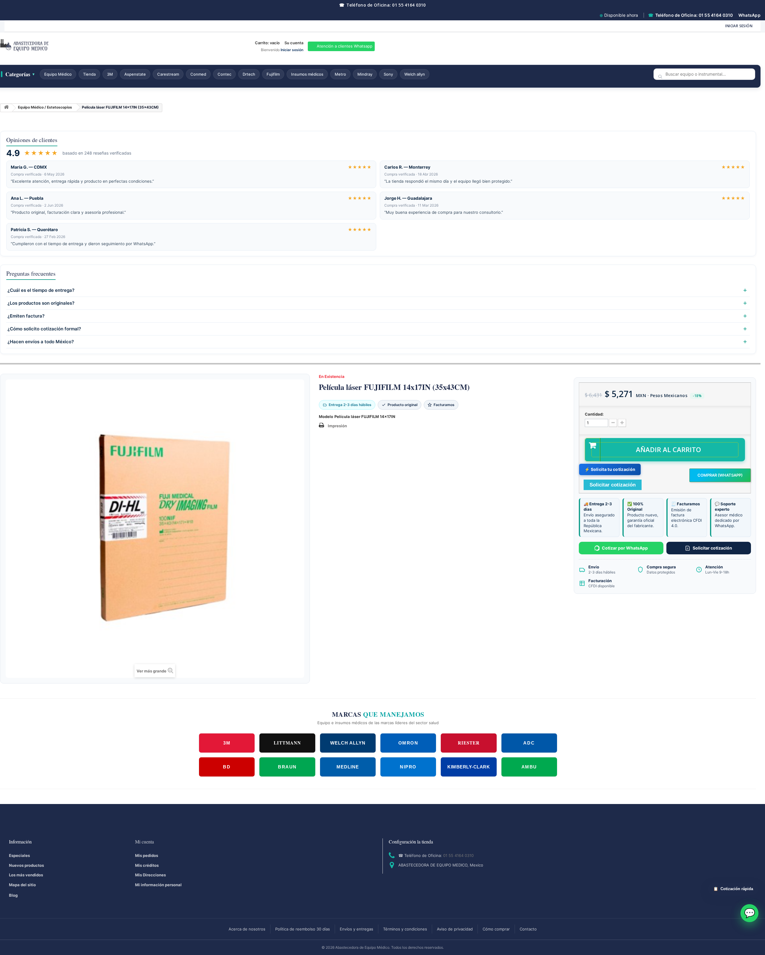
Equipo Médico (58, 74)
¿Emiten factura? (26, 316)
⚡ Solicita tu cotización (610, 469)
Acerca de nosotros (247, 929)
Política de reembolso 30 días (302, 929)
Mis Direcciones (150, 874)
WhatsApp (749, 15)
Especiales (19, 855)
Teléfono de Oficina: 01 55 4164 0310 (382, 5)
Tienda (89, 74)
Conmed (198, 74)
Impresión (337, 425)
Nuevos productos (26, 865)
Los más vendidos (26, 874)
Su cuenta (293, 42)
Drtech (249, 74)
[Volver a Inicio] (6, 108)
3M (110, 74)
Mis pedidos (146, 855)
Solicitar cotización (712, 547)
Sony (388, 74)
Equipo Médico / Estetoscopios (45, 107)
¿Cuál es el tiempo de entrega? (40, 290)
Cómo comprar (496, 929)
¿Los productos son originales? (40, 303)
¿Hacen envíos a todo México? (40, 341)
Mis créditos (147, 865)
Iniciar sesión (738, 25)
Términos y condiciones (405, 929)
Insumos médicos (307, 74)
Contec (224, 74)
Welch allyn (414, 74)
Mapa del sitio (22, 884)
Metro (340, 74)
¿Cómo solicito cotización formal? (44, 329)
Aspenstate (135, 74)
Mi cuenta (144, 841)
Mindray (364, 74)
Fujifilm (273, 74)
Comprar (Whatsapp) (720, 475)
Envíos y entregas (356, 929)
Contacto (528, 929)
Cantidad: (594, 414)
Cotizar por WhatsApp (625, 547)
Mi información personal (158, 884)
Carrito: (267, 42)
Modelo (326, 416)
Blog (13, 895)
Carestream (168, 74)
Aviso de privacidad (455, 929)
